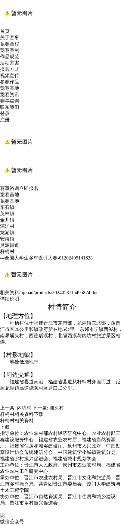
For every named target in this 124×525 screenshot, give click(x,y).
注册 (5, 119)
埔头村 (56, 407)
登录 (5, 113)
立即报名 (29, 188)
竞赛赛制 (9, 50)
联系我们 (9, 107)
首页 (5, 31)
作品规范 (9, 56)
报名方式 (9, 69)
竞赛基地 (9, 88)
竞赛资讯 (9, 94)
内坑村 (24, 407)
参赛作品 (9, 81)
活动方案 (9, 62)
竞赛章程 (9, 43)
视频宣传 (9, 75)
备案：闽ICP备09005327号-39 (31, 509)
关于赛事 (9, 37)
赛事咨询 (9, 100)
